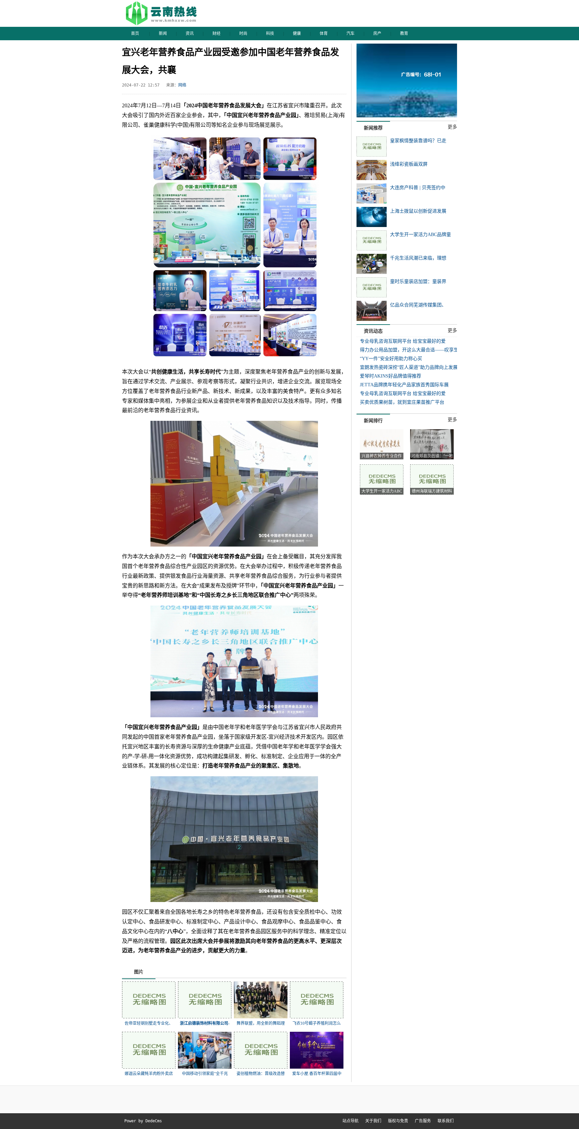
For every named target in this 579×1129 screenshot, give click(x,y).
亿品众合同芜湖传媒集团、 (418, 304)
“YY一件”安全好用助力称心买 (391, 358)
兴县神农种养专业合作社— (382, 456)
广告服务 (423, 1121)
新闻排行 (373, 420)
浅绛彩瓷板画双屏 (409, 164)
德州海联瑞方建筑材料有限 (432, 492)
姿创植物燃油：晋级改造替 (261, 1073)
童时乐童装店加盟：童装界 (418, 281)
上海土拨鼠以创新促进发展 (418, 211)
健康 (297, 33)
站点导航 (350, 1121)
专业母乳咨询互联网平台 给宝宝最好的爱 (403, 341)
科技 (270, 33)
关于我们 (373, 1121)
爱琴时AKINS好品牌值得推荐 (390, 376)
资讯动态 (373, 331)
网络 (182, 85)
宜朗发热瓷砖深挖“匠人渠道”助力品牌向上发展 (409, 367)
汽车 (350, 33)
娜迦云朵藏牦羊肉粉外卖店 (149, 1073)
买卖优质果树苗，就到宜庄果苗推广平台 (402, 402)
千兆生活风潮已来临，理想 (418, 258)
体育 (324, 33)
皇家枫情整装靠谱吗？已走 (418, 140)
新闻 (163, 33)
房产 (377, 33)
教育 (404, 33)
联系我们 (446, 1121)
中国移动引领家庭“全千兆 (205, 1073)
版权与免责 (398, 1121)
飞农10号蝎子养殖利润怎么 (317, 1023)
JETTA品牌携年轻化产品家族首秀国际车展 (404, 384)
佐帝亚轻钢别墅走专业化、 (149, 1023)
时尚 (243, 33)
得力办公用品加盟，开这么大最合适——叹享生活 (411, 349)
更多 (452, 126)
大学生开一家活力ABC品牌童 (420, 234)
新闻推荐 (373, 127)
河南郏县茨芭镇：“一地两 (432, 456)
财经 (216, 33)
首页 (135, 33)
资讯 (190, 33)
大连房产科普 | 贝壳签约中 (417, 187)
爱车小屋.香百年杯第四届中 (316, 1073)
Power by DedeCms (143, 1121)
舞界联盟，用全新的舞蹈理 (261, 1023)
